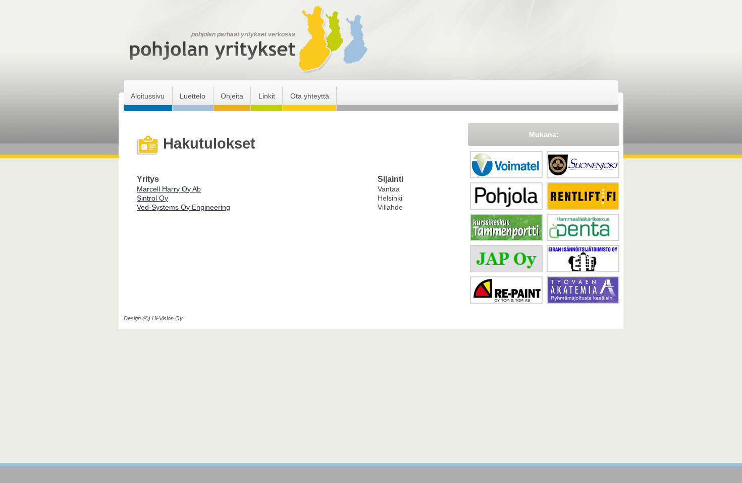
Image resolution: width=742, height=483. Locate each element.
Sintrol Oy (152, 198)
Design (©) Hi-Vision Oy (153, 318)
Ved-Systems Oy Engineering (183, 207)
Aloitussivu (148, 96)
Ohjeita (232, 96)
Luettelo (192, 96)
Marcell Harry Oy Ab (169, 189)
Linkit (266, 96)
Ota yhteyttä (309, 96)
